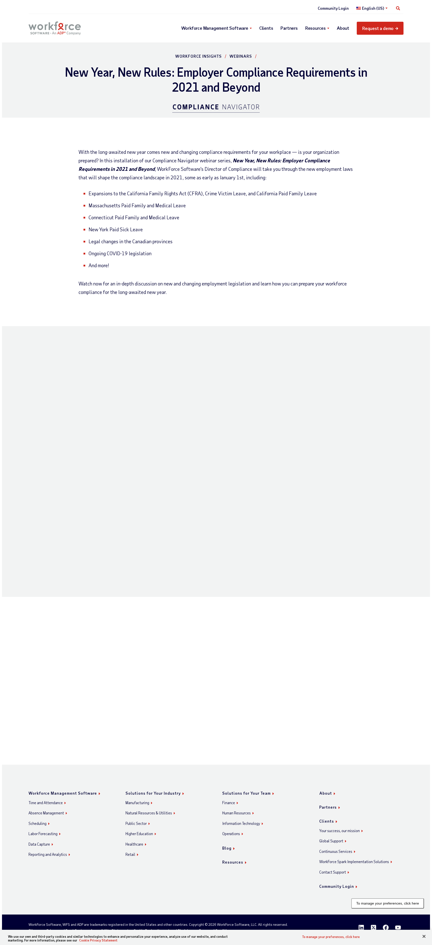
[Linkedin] (361, 927)
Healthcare (134, 844)
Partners (289, 28)
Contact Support (332, 872)
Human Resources (236, 813)
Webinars (241, 56)
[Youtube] (398, 927)
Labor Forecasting (43, 833)
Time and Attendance (45, 802)
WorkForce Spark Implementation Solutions (354, 861)
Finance (228, 802)
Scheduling (37, 823)
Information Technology (241, 823)
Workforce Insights (198, 56)
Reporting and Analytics (47, 854)
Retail (130, 854)
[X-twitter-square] (373, 927)
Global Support (331, 841)
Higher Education (139, 833)
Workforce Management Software (214, 28)
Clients (266, 28)
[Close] (424, 936)
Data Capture (39, 844)
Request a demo (378, 28)
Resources (315, 28)
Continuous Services (335, 851)
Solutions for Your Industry (153, 793)
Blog (227, 848)
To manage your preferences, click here (387, 903)
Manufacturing (137, 802)
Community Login (333, 8)
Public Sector (136, 823)
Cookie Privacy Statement (98, 940)
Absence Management (46, 813)
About (343, 28)
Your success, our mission (339, 830)
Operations (231, 833)
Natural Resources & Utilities (149, 813)
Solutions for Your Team (246, 793)
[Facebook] (385, 927)
